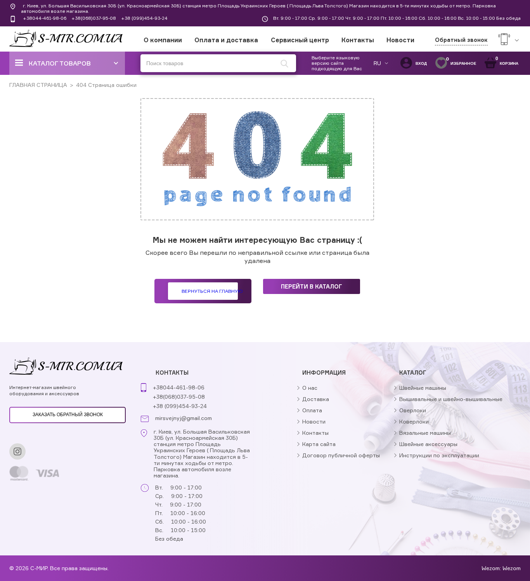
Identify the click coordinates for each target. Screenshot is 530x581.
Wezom (511, 568)
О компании (163, 40)
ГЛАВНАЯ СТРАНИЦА (38, 84)
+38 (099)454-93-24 (144, 18)
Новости (400, 40)
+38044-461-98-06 (44, 18)
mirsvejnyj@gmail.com (183, 418)
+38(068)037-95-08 (93, 18)
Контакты (357, 40)
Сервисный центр (300, 40)
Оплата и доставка (226, 40)
